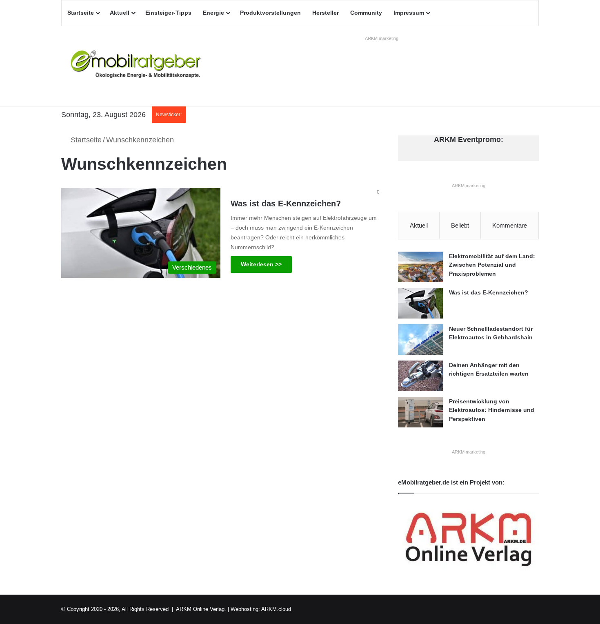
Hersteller (325, 12)
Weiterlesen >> (261, 264)
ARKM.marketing (381, 38)
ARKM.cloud (276, 609)
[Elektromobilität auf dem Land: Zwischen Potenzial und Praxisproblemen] (420, 267)
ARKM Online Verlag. (201, 609)
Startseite (80, 12)
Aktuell (119, 12)
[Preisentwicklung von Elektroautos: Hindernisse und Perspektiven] (420, 412)
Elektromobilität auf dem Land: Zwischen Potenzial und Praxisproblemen (492, 265)
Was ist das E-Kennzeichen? (286, 203)
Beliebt (460, 225)
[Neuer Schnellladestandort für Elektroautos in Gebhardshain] (420, 339)
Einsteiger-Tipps (168, 12)
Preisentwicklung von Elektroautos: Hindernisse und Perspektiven (491, 410)
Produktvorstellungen (270, 12)
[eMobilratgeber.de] (136, 66)
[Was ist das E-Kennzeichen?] (420, 303)
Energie (213, 12)
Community (366, 12)
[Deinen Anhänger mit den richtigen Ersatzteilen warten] (420, 376)
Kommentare (509, 225)
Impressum (408, 12)
